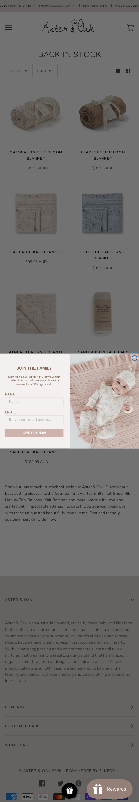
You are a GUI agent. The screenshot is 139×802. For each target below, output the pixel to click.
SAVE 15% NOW (34, 433)
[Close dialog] (134, 357)
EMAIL (10, 412)
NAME (10, 394)
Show (70, 791)
